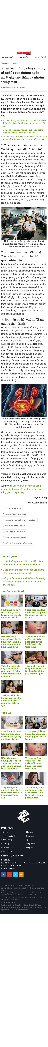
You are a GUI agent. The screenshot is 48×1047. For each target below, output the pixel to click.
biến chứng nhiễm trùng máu (18, 543)
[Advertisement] (24, 24)
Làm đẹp (5, 844)
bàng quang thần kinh (15, 537)
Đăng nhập (30, 844)
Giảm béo (30, 836)
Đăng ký (29, 848)
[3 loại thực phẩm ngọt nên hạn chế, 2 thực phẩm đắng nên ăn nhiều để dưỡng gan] (12, 778)
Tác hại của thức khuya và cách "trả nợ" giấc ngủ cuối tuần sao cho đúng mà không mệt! (25, 138)
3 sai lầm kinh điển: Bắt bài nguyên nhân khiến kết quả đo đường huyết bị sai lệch (11, 700)
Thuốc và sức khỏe (9, 836)
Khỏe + (15, 63)
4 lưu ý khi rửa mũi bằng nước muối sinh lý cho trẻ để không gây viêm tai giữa (35, 670)
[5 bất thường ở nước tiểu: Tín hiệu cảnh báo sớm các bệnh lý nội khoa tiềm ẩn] (12, 601)
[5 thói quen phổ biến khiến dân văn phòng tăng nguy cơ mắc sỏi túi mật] (36, 601)
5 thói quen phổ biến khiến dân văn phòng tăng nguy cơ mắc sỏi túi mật (36, 614)
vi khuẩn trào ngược (15, 526)
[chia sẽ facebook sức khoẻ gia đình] (4, 874)
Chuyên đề (40, 57)
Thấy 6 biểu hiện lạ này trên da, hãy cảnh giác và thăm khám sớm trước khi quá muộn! (11, 671)
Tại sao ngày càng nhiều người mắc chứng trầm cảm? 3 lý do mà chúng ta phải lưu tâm (34, 792)
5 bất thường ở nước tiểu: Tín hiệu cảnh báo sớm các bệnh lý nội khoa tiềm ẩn (11, 614)
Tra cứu (24, 57)
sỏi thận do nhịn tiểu (15, 532)
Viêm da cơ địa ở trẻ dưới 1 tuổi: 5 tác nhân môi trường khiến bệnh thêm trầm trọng (35, 641)
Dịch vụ (29, 840)
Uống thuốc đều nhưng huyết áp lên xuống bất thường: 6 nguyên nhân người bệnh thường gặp (24, 581)
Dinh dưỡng (7, 840)
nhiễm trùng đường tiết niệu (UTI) (20, 520)
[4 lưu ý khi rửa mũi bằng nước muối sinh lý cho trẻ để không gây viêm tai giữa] (36, 657)
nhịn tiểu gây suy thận (15, 514)
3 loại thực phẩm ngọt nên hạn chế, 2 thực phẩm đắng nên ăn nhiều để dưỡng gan (11, 792)
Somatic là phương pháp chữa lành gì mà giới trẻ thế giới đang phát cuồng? (23, 131)
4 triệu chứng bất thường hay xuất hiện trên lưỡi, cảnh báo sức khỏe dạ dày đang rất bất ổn (24, 123)
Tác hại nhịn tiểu (13, 508)
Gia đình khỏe (7, 848)
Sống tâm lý (7, 851)
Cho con (29, 832)
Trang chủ (7, 57)
